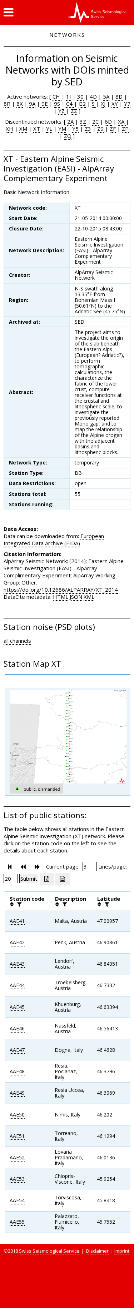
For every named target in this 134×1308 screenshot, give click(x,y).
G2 (82, 103)
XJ (103, 103)
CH (57, 96)
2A (70, 121)
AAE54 (17, 1200)
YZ (62, 110)
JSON (76, 596)
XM (23, 128)
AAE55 (17, 1221)
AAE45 (17, 1007)
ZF (113, 128)
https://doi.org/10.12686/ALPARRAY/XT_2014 (61, 589)
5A (106, 96)
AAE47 (17, 1049)
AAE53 (17, 1178)
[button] (8, 12)
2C (95, 121)
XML (89, 596)
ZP (125, 128)
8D (119, 96)
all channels (17, 640)
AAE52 (17, 1157)
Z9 (100, 128)
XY (114, 103)
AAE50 (17, 1114)
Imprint (121, 1251)
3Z (83, 121)
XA (122, 121)
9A (31, 103)
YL (49, 128)
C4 (69, 103)
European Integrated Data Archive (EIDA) (54, 539)
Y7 (127, 103)
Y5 (75, 128)
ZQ (67, 135)
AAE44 (17, 985)
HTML (60, 596)
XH (9, 128)
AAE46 (17, 1028)
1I (68, 96)
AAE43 (17, 963)
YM (62, 128)
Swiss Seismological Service (49, 1251)
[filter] (18, 904)
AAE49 (17, 1092)
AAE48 (17, 1071)
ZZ (74, 110)
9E (44, 103)
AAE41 (17, 920)
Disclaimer (97, 1251)
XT (36, 128)
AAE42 (17, 942)
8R (7, 103)
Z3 (88, 128)
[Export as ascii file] (62, 879)
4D (93, 96)
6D (108, 121)
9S (57, 103)
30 (80, 96)
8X (19, 103)
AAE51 (17, 1136)
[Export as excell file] (47, 879)
